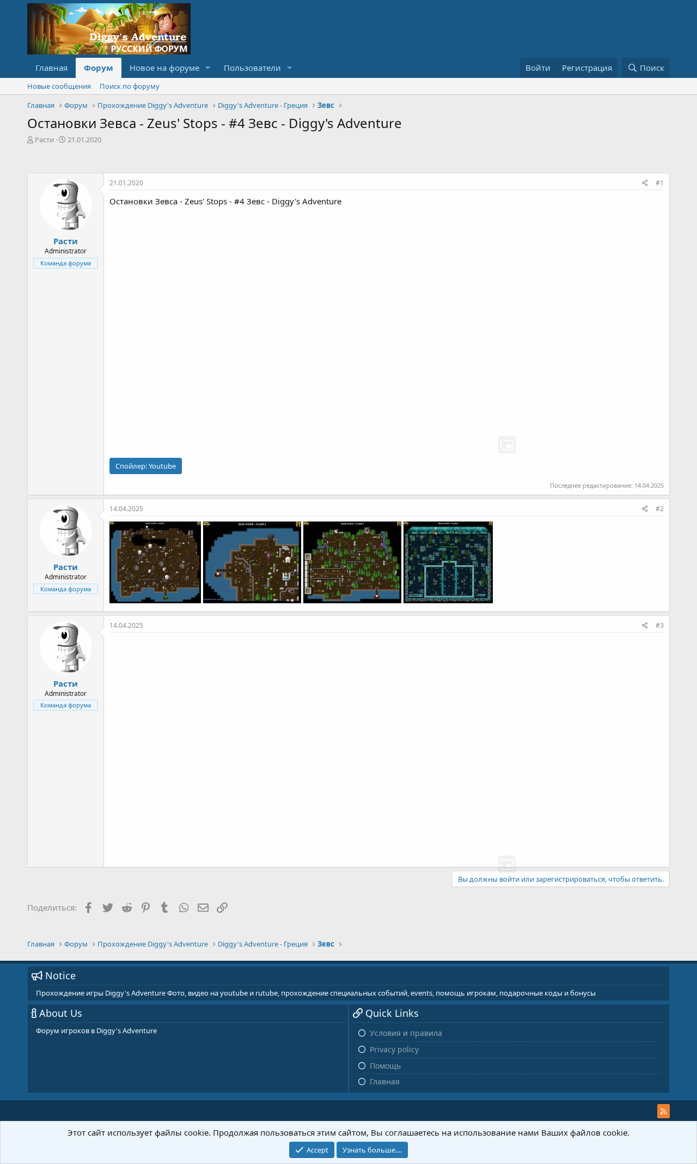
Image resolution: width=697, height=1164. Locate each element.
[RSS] (663, 1111)
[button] (208, 68)
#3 (660, 625)
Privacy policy (394, 1049)
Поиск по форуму (130, 86)
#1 (660, 182)
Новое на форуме (164, 67)
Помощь (385, 1065)
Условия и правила (406, 1033)
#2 (660, 508)
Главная (51, 67)
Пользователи (252, 67)
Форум (98, 67)
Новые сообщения (59, 86)
